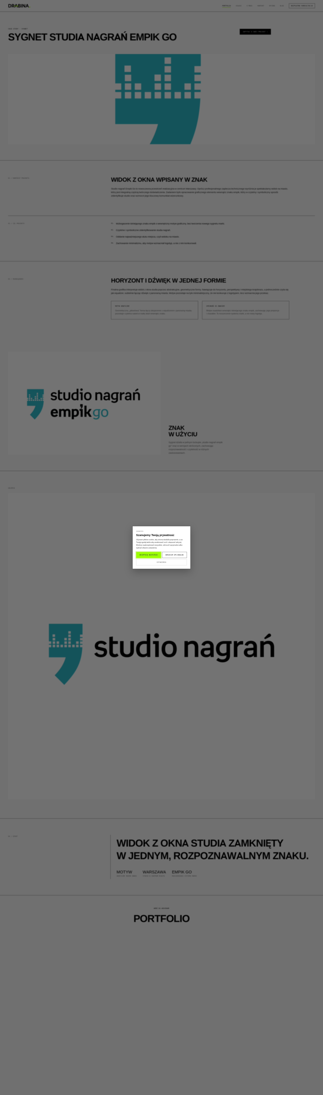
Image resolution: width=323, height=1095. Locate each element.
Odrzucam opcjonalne (174, 555)
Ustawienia (161, 562)
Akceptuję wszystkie (148, 555)
